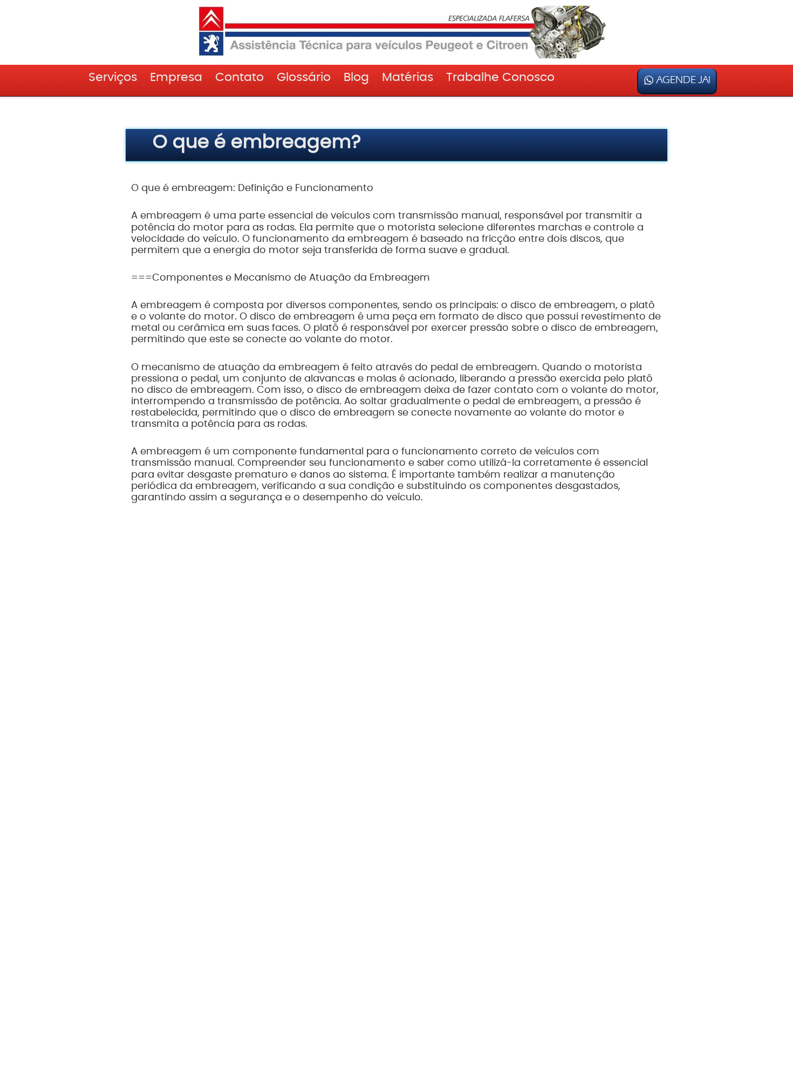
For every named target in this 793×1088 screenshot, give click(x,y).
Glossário (304, 77)
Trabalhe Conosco (500, 77)
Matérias (407, 77)
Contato (239, 77)
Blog (356, 77)
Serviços (112, 77)
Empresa (176, 77)
